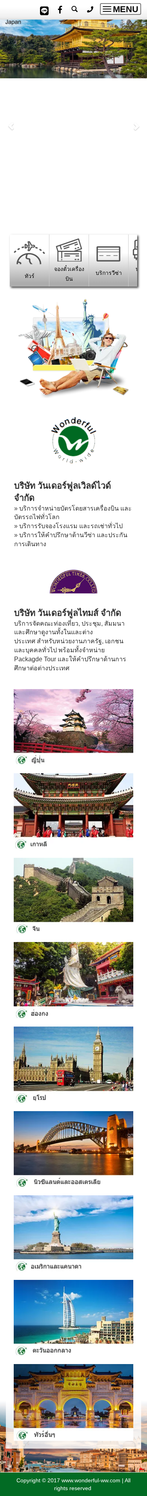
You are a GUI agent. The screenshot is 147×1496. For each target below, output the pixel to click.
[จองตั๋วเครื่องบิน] (69, 249)
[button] (11, 122)
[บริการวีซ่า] (108, 253)
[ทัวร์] (29, 252)
